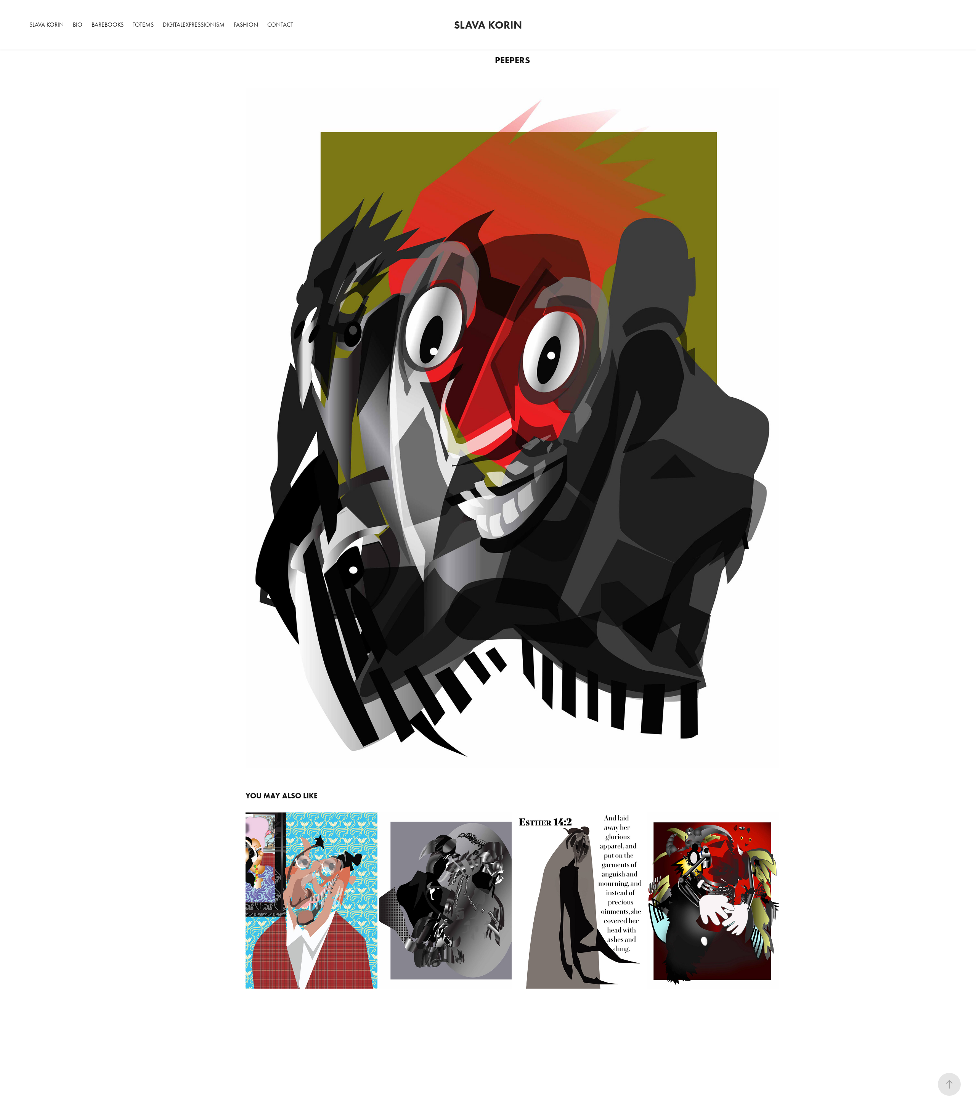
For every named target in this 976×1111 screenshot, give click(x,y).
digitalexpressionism (194, 24)
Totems (143, 24)
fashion (246, 24)
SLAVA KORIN (46, 24)
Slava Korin (488, 24)
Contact (280, 24)
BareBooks (108, 24)
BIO (77, 24)
